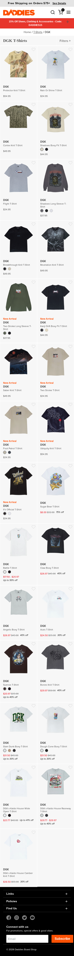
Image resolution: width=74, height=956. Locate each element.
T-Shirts (37, 32)
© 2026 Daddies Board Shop (21, 949)
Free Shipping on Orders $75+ (37, 3)
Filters (64, 41)
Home (27, 32)
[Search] (53, 12)
